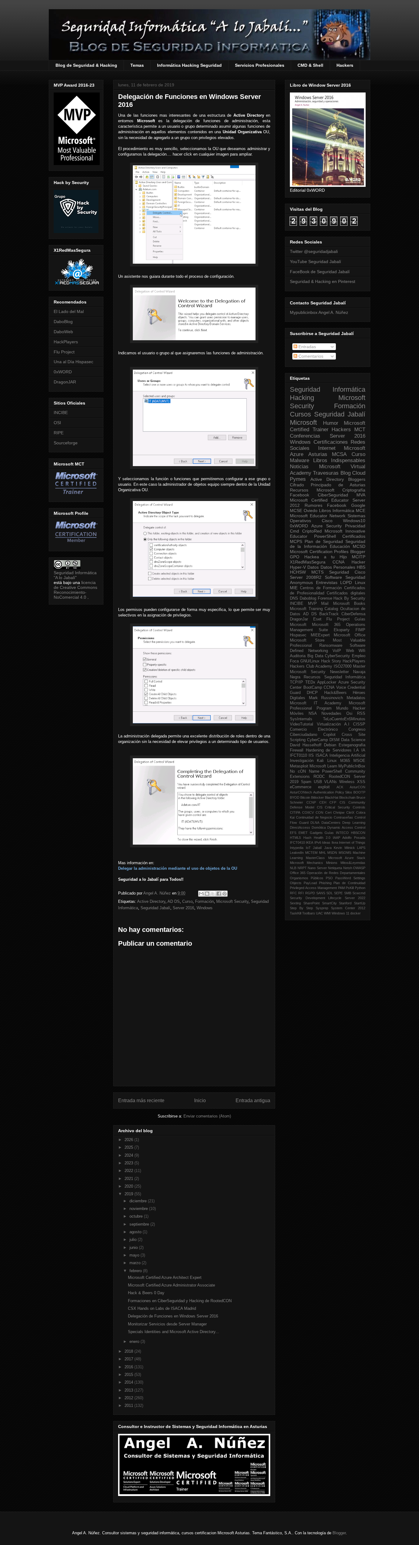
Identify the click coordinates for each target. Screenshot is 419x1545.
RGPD (310, 893)
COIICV (308, 812)
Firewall (296, 750)
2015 (129, 1374)
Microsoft (303, 422)
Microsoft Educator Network (317, 515)
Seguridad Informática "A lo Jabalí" (75, 575)
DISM (334, 740)
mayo (134, 1255)
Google (358, 505)
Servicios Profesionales (259, 65)
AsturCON (357, 787)
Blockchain (347, 797)
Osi (349, 713)
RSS (361, 713)
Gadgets (316, 833)
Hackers (344, 65)
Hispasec (298, 635)
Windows (205, 908)
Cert (328, 812)
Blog (345, 473)
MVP (312, 603)
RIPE (58, 432)
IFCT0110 (298, 755)
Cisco (327, 520)
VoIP (337, 651)
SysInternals (301, 719)
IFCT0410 (297, 842)
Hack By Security (349, 598)
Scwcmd (358, 893)
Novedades (331, 713)
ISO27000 (343, 666)
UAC (319, 913)
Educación (340, 546)
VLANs (330, 782)
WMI (327, 913)
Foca (294, 661)
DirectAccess (300, 827)
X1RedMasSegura (307, 562)
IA (363, 750)
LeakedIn (297, 852)
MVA (360, 494)
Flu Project (64, 351)
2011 (129, 1405)
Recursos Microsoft (312, 490)
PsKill (350, 888)
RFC (293, 893)
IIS (311, 755)
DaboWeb (63, 331)
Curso (187, 901)
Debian (330, 745)
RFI (301, 893)
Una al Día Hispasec (73, 361)
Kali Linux (326, 761)
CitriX (350, 812)
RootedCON (339, 776)
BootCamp (312, 687)
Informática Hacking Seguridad (189, 65)
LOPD (346, 582)
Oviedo (310, 510)
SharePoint (311, 903)
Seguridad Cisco (347, 572)
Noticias (299, 466)
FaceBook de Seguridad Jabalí (320, 271)
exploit (324, 787)
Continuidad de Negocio (314, 817)
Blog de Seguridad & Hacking (86, 65)
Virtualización (329, 724)
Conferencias (305, 436)
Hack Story (331, 661)
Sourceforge (66, 442)
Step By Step (301, 908)
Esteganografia (352, 745)
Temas (137, 65)
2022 (129, 1170)
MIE (294, 587)
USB (318, 782)
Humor (330, 423)
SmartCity (329, 903)
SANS (320, 893)
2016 (129, 1367)
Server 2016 (183, 908)
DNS (294, 598)
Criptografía (353, 490)
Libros (325, 510)
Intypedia (296, 848)
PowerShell (325, 536)
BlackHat (331, 797)
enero (134, 1341)
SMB (347, 893)
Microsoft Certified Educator (319, 500)
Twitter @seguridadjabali (314, 251)
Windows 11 (340, 913)
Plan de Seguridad (324, 541)
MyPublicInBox (351, 766)
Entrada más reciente (141, 1100)
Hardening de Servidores (329, 750)
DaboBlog (63, 321)
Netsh (347, 868)
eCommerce (300, 787)
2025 (129, 1147)
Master (359, 666)
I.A (356, 750)
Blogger (357, 551)
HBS (361, 567)
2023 (129, 1163)
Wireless (347, 782)
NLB (293, 868)
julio (133, 1239)
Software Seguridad (345, 577)
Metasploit (299, 766)
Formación (204, 901)
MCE (360, 510)
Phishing (325, 883)
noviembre (139, 1208)
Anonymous (301, 582)
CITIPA (295, 812)
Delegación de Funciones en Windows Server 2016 (173, 1316)
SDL (329, 893)
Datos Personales (338, 567)
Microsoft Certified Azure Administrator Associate (171, 1285)
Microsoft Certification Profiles (319, 551)
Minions (331, 863)
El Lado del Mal (69, 311)
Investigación (301, 761)
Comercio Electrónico (314, 729)
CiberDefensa (353, 614)
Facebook (299, 494)
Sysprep (322, 908)
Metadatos (356, 698)
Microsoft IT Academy (315, 703)
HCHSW (298, 572)
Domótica (319, 827)
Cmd (294, 531)
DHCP (312, 693)
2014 (129, 1382)
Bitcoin (305, 797)
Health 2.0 (322, 837)
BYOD (294, 797)
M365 (345, 761)
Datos (313, 567)
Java (328, 848)
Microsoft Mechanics (306, 863)
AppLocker (326, 682)
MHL (322, 852)
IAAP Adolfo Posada (349, 837)
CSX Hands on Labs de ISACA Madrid (162, 1308)
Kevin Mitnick (344, 848)
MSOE (359, 761)
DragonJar (299, 619)
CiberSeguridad (333, 494)
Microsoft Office (349, 635)
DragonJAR (65, 381)
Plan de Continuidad (349, 883)
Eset (317, 619)
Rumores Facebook (326, 505)
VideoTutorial (301, 724)
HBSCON (358, 833)
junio (134, 1247)
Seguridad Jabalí (155, 908)
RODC (319, 776)
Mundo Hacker (350, 708)
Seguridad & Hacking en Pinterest (322, 281)
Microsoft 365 (326, 625)
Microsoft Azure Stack (347, 858)
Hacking (302, 397)
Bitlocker (317, 797)
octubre (136, 1216)
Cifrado (297, 484)
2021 (129, 1178)
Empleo (358, 656)
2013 (129, 1390)
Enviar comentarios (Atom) (207, 1116)
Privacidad (355, 525)
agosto (136, 1232)
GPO (294, 556)
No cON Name (304, 771)
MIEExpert (320, 635)
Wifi (362, 651)
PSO (329, 878)
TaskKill (295, 913)
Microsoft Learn (323, 766)
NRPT (302, 868)
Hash (307, 837)
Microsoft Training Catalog (314, 609)
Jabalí (317, 848)
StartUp (359, 903)
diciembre (138, 1201)
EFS (293, 833)
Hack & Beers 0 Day (146, 1293)
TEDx (310, 682)
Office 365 (298, 873)
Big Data (315, 656)
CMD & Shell (310, 65)
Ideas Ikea (330, 842)
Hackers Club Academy (311, 666)
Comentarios (310, 356)
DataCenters (330, 822)
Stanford (345, 903)
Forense (325, 598)
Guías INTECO (337, 833)
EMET (303, 833)
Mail (325, 603)
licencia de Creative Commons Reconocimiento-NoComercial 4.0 (75, 590)
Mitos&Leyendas (352, 863)
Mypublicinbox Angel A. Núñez (319, 312)
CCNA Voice (335, 687)
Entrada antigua (253, 1100)
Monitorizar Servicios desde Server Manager (167, 1324)
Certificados (353, 536)
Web (350, 651)
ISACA (322, 755)
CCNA (338, 562)
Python (360, 888)
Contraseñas (343, 817)
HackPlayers (66, 341)
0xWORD (63, 371)
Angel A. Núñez (157, 893)
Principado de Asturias (338, 484)
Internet (327, 448)
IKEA (309, 842)
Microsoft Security (232, 901)
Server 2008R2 (305, 577)
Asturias (317, 454)
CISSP (359, 724)
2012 (129, 1398)
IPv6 (317, 842)
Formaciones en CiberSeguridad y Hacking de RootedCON (180, 1300)
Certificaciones (330, 442)
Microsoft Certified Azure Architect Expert (165, 1277)
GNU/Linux (310, 661)
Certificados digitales (346, 593)
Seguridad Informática (327, 389)
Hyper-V (298, 567)
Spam (306, 782)
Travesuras (326, 473)
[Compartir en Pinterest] (224, 894)
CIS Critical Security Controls (341, 807)
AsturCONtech (301, 792)
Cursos (300, 414)
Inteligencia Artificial (347, 755)
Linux (360, 582)
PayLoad (310, 883)
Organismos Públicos (306, 878)
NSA (313, 713)
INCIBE (61, 412)
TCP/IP (296, 682)
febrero (136, 1270)
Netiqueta (335, 868)
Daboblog (308, 598)
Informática (343, 510)
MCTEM (311, 852)
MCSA (339, 454)
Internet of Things (352, 842)
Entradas (306, 346)
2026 (129, 1139)
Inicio (200, 1100)
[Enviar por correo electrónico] (201, 894)
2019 (129, 1194)
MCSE (296, 510)
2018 (129, 1351)
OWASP (359, 868)
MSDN (332, 852)
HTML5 (295, 837)
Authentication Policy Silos (332, 792)
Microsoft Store (307, 640)
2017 (129, 1359)
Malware (299, 460)
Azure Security (326, 525)
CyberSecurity (337, 656)
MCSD (359, 546)
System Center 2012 (348, 908)
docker (355, 913)
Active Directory (151, 901)
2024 (129, 1155)
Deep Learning (353, 822)
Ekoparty (342, 630)
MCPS (296, 541)
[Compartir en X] (213, 894)
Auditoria (298, 656)
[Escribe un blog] (207, 894)
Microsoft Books (349, 603)
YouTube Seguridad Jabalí (315, 261)
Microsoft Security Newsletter (319, 672)
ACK (339, 787)
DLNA (314, 822)
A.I (346, 724)
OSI (57, 422)
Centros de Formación (321, 588)
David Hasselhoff (305, 745)
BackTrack (329, 614)
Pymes (298, 479)
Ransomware (330, 645)
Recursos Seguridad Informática (334, 677)
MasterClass (315, 858)
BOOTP (359, 792)
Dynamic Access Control (346, 827)
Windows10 (354, 520)
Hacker (358, 562)
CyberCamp (317, 740)
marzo (135, 1262)
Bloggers (356, 479)
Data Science (353, 740)
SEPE (338, 893)
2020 (129, 1186)
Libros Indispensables (339, 460)
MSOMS (345, 852)
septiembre (139, 1224)
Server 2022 (355, 898)
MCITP (358, 556)
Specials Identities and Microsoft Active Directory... (173, 1331)
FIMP (360, 630)
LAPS (361, 848)
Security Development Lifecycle (315, 898)
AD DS (173, 901)
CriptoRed (312, 531)
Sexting (295, 903)
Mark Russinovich (326, 698)
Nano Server (317, 868)
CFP (332, 802)
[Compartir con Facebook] (219, 894)
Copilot (329, 735)
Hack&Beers (335, 693)
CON (319, 812)
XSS (361, 782)
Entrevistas (326, 582)
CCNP (311, 802)
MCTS (317, 572)
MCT (359, 429)
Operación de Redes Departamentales (336, 873)
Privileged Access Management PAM (317, 888)
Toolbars (308, 913)
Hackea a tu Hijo (325, 556)
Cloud (358, 473)
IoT (308, 848)
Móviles (297, 713)
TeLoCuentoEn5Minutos (344, 719)
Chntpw (338, 812)
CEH (322, 802)
